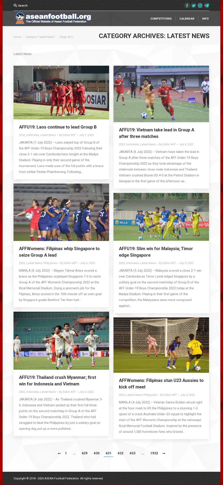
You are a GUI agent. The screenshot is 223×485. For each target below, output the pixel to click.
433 (132, 453)
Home (17, 36)
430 (97, 453)
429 (85, 453)
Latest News (48, 135)
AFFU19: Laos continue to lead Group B (58, 127)
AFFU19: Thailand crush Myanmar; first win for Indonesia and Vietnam (57, 380)
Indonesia (32, 135)
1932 (154, 453)
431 (109, 453)
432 (120, 453)
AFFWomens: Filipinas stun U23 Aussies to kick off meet (161, 384)
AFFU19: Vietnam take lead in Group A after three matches (156, 133)
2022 (22, 135)
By (67, 135)
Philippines (50, 263)
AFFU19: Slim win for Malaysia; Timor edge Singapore (156, 252)
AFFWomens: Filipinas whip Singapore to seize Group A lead (59, 252)
